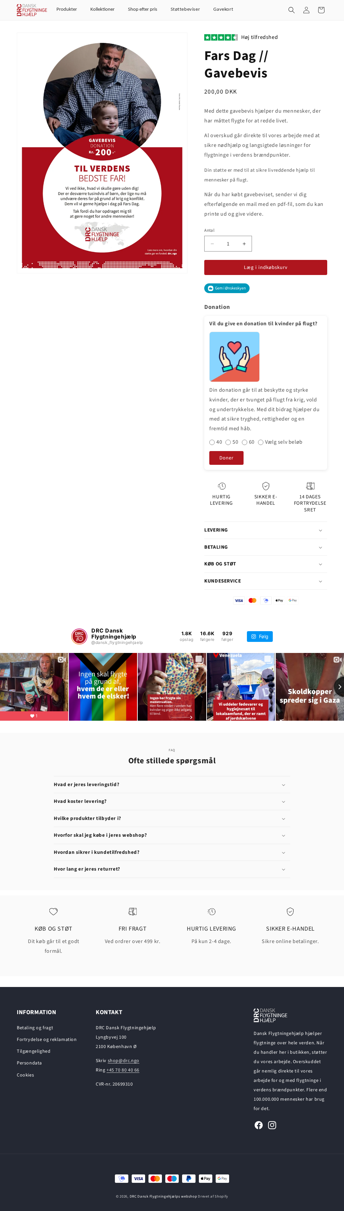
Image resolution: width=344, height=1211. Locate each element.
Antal (209, 230)
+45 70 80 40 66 (122, 1070)
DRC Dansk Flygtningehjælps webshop (163, 1196)
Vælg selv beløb (284, 442)
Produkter (66, 9)
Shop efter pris (142, 9)
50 (235, 442)
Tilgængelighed (33, 1051)
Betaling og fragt (35, 1028)
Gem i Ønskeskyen (230, 288)
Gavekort (223, 9)
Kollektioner (102, 9)
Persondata (29, 1063)
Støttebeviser (185, 9)
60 (252, 442)
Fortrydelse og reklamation (47, 1039)
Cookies (25, 1075)
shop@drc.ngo (123, 1060)
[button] (291, 10)
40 (219, 442)
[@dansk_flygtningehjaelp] (79, 636)
